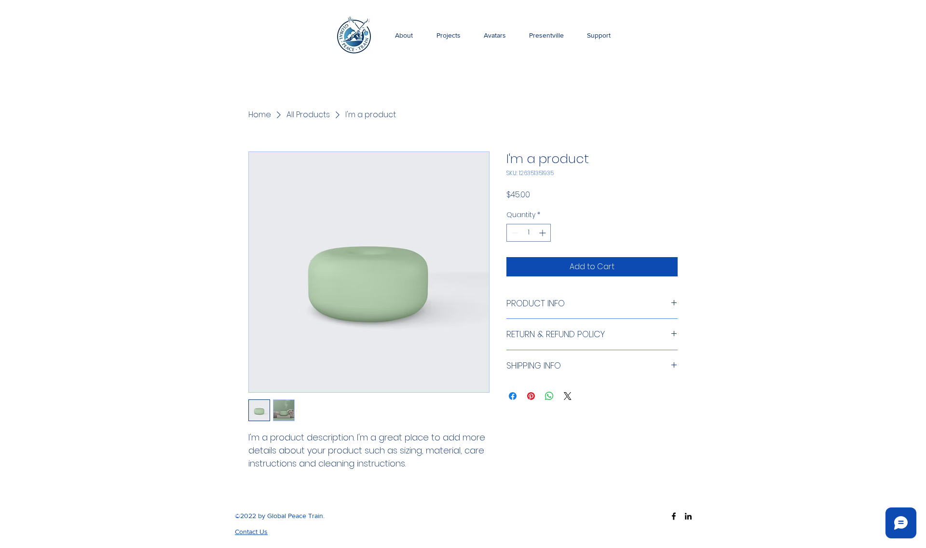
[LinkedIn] (688, 516)
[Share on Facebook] (512, 396)
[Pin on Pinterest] (531, 396)
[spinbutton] (528, 232)
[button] (251, 531)
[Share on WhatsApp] (549, 396)
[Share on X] (567, 396)
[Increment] (543, 232)
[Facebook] (674, 516)
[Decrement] (514, 232)
